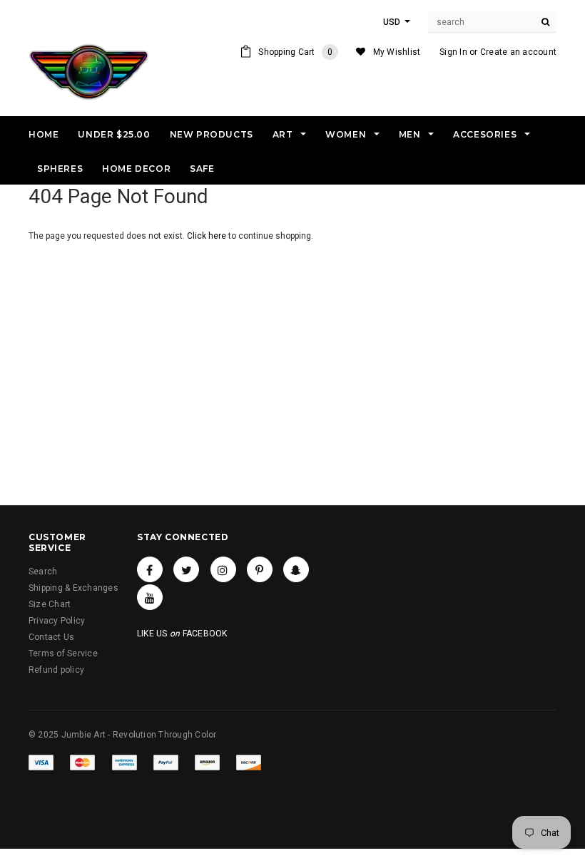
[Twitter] (186, 569)
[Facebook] (150, 569)
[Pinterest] (260, 569)
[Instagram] (223, 569)
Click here (207, 236)
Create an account (518, 52)
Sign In (453, 52)
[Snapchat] (296, 569)
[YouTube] (150, 597)
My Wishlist (397, 52)
